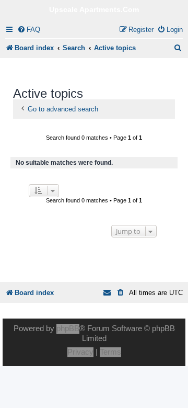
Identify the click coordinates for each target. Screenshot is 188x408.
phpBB (67, 328)
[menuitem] (28, 29)
